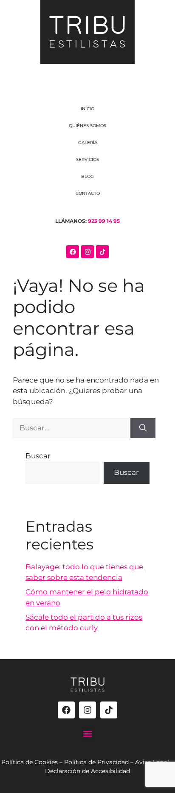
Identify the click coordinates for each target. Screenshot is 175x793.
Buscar (38, 456)
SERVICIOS (87, 159)
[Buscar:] (71, 428)
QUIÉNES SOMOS (87, 125)
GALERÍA (87, 142)
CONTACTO (88, 193)
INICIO (87, 108)
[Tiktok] (102, 251)
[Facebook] (72, 251)
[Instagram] (87, 251)
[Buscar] (142, 428)
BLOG (87, 176)
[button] (88, 734)
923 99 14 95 (104, 221)
